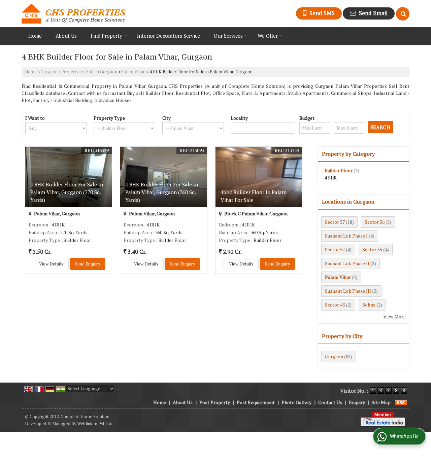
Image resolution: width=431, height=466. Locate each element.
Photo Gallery (296, 402)
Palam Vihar (133, 72)
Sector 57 (335, 222)
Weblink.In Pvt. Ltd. (95, 424)
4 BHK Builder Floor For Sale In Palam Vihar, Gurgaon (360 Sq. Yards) (161, 192)
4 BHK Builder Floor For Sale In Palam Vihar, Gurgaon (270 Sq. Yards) (66, 192)
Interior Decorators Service (168, 35)
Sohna (368, 304)
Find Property (106, 35)
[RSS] (401, 402)
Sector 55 (372, 249)
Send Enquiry (87, 264)
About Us (66, 35)
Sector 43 (335, 304)
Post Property (214, 402)
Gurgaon (49, 72)
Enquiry (357, 402)
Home (35, 35)
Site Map (381, 402)
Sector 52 (335, 249)
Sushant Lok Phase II (347, 263)
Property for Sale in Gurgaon (89, 72)
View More (394, 316)
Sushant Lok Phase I (346, 235)
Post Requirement (256, 402)
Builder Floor (339, 170)
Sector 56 (375, 222)
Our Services (228, 35)
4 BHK (331, 178)
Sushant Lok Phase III (348, 291)
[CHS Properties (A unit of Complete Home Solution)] (74, 14)
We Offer (268, 35)
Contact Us (330, 402)
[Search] (402, 14)
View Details (51, 264)
